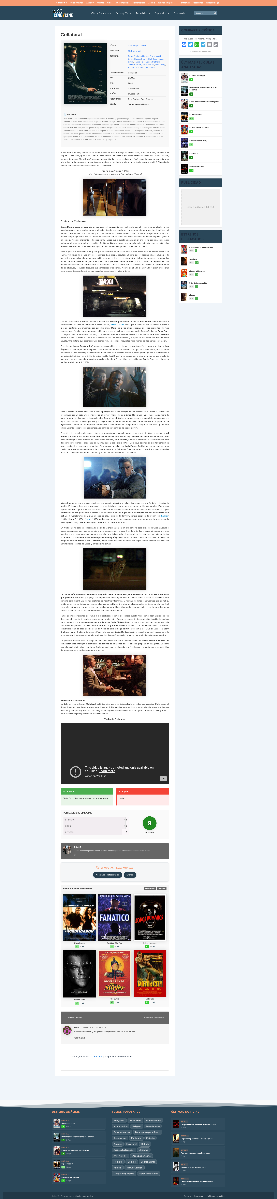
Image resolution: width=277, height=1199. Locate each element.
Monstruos (135, 1120)
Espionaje (136, 1138)
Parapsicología (187, 3)
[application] (109, 13)
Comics (132, 1161)
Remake (118, 1161)
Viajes (84, 3)
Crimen (130, 875)
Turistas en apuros (141, 3)
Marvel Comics (134, 1167)
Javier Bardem (134, 64)
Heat (88, 519)
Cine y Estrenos (99, 13)
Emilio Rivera (134, 59)
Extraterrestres (122, 1132)
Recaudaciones (153, 1126)
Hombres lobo (113, 3)
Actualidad (141, 13)
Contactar (198, 1196)
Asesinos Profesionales (107, 875)
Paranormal (131, 1144)
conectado (97, 1056)
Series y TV (122, 13)
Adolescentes (203, 3)
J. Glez (77, 847)
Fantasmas (159, 3)
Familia (117, 1167)
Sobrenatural (148, 1161)
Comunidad (180, 13)
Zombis (126, 3)
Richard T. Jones (135, 67)
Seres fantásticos (148, 1173)
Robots (145, 1144)
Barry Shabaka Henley (138, 56)
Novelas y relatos (220, 3)
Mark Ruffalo (148, 64)
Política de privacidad (215, 1196)
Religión (136, 1126)
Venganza (119, 1120)
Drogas (117, 1144)
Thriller (143, 45)
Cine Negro (133, 45)
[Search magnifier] (215, 13)
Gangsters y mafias (124, 1173)
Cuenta (187, 1196)
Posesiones (172, 3)
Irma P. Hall (146, 59)
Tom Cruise (150, 67)
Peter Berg (160, 64)
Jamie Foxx (139, 62)
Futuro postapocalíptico (147, 1132)
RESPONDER (79, 1038)
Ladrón (164, 516)
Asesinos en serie (141, 1155)
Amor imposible (97, 3)
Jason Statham (153, 62)
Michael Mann (134, 51)
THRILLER (161, 888)
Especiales (160, 13)
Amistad (75, 3)
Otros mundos (120, 1138)
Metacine (150, 1138)
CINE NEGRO (150, 888)
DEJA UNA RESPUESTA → (155, 1018)
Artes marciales (121, 1156)
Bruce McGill (155, 56)
